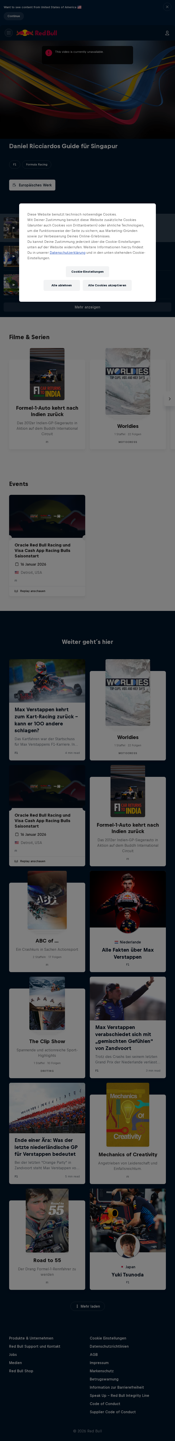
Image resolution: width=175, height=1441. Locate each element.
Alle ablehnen (61, 285)
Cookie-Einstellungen (87, 271)
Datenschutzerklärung (67, 252)
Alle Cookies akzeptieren (107, 285)
